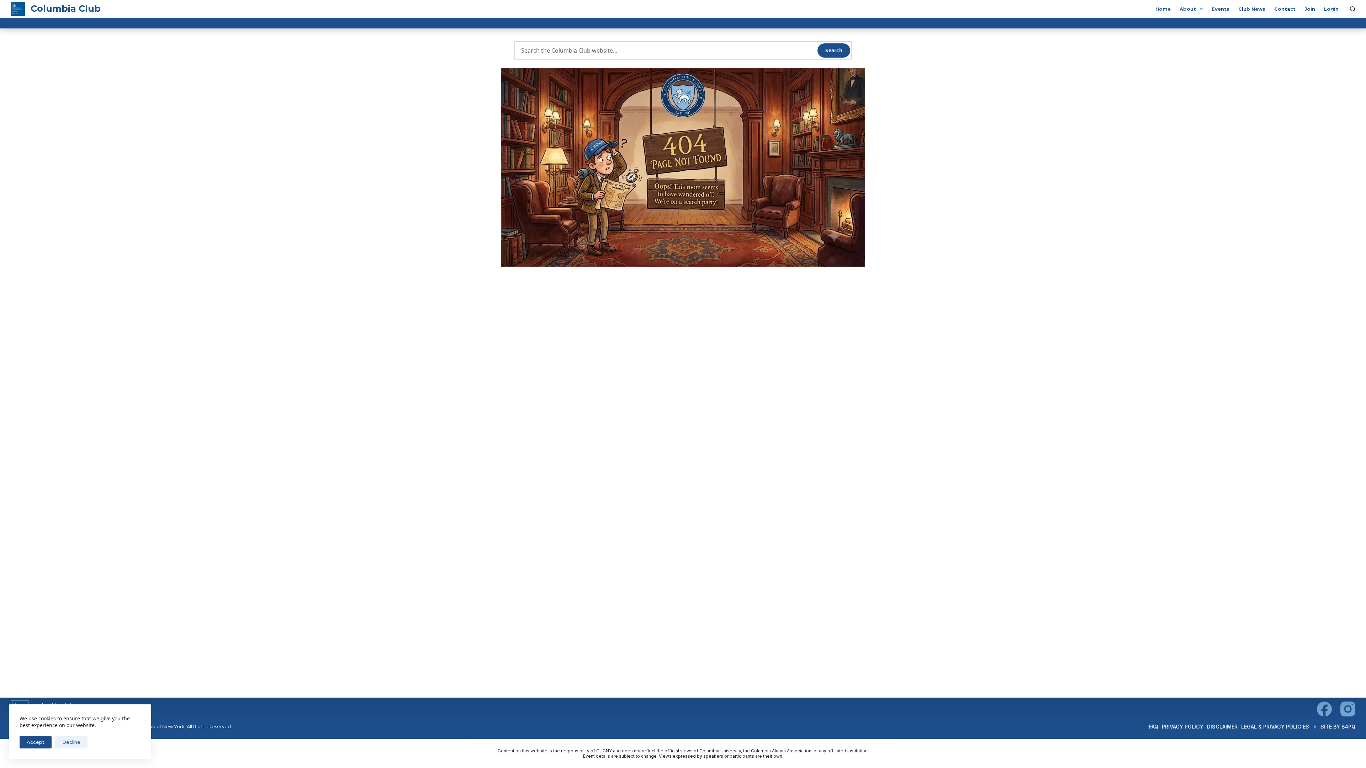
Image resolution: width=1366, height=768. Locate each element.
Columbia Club (66, 8)
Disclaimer (1222, 727)
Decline (71, 742)
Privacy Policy (1182, 727)
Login (1331, 9)
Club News (1251, 9)
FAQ (1153, 727)
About (1188, 9)
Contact (1285, 9)
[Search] (1352, 9)
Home (1163, 9)
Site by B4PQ (1337, 727)
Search (833, 50)
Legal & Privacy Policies (1275, 727)
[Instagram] (1347, 709)
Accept (35, 742)
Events (1220, 9)
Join (1309, 9)
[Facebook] (1324, 709)
